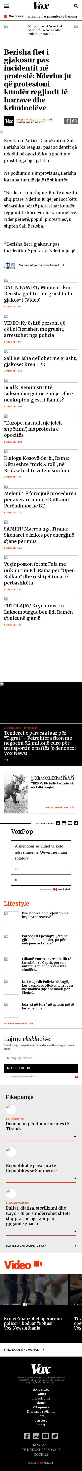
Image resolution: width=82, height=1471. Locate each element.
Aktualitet (41, 1389)
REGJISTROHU (18, 1068)
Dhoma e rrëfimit (41, 1411)
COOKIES (41, 1454)
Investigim (41, 1398)
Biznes (41, 1403)
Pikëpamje (41, 1407)
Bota (41, 1416)
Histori (41, 1420)
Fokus (41, 1394)
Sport (41, 1425)
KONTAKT (41, 1445)
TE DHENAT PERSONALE (41, 1450)
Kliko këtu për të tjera (57, 808)
